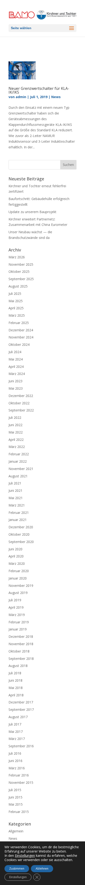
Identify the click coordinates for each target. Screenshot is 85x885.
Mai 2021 (15, 498)
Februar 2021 (18, 512)
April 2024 (16, 366)
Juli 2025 (14, 293)
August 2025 (18, 286)
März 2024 (16, 373)
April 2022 (16, 439)
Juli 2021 (14, 483)
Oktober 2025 (19, 271)
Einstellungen (25, 855)
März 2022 (16, 446)
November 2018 (20, 644)
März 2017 (16, 738)
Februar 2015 (18, 811)
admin (21, 97)
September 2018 (21, 658)
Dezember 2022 (20, 395)
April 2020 (16, 556)
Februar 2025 (18, 322)
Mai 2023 (15, 388)
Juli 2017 (14, 724)
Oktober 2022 (19, 403)
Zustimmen (16, 869)
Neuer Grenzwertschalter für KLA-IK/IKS (38, 90)
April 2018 (16, 695)
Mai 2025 (15, 301)
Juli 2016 (14, 753)
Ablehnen (42, 869)
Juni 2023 (15, 381)
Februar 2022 (18, 454)
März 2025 (16, 315)
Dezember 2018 (20, 636)
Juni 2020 (15, 549)
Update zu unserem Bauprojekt (32, 212)
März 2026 (16, 257)
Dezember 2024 (20, 330)
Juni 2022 (15, 425)
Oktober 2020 (19, 534)
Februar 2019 (18, 622)
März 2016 (16, 768)
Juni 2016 (15, 760)
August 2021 (18, 476)
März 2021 (16, 505)
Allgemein (15, 831)
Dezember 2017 (20, 702)
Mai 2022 (15, 432)
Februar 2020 (18, 571)
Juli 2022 (14, 417)
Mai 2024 (15, 359)
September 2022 (21, 410)
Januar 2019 (17, 629)
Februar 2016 (18, 775)
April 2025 (16, 308)
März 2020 (16, 563)
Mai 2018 (15, 687)
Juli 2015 (14, 790)
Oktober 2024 (19, 344)
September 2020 (21, 541)
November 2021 (20, 468)
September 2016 (21, 746)
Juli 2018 (14, 673)
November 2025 (20, 264)
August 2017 (18, 717)
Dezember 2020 (20, 527)
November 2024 (20, 337)
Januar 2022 (17, 461)
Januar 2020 (17, 578)
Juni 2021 (15, 490)
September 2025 (21, 279)
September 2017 (21, 709)
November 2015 (20, 782)
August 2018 (18, 665)
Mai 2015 (15, 804)
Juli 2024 (14, 352)
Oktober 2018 (19, 651)
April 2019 (16, 607)
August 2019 (18, 592)
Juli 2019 (14, 600)
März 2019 (16, 614)
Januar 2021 (17, 519)
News (56, 97)
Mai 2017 (15, 731)
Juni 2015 (15, 797)
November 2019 (20, 585)
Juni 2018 (15, 680)
